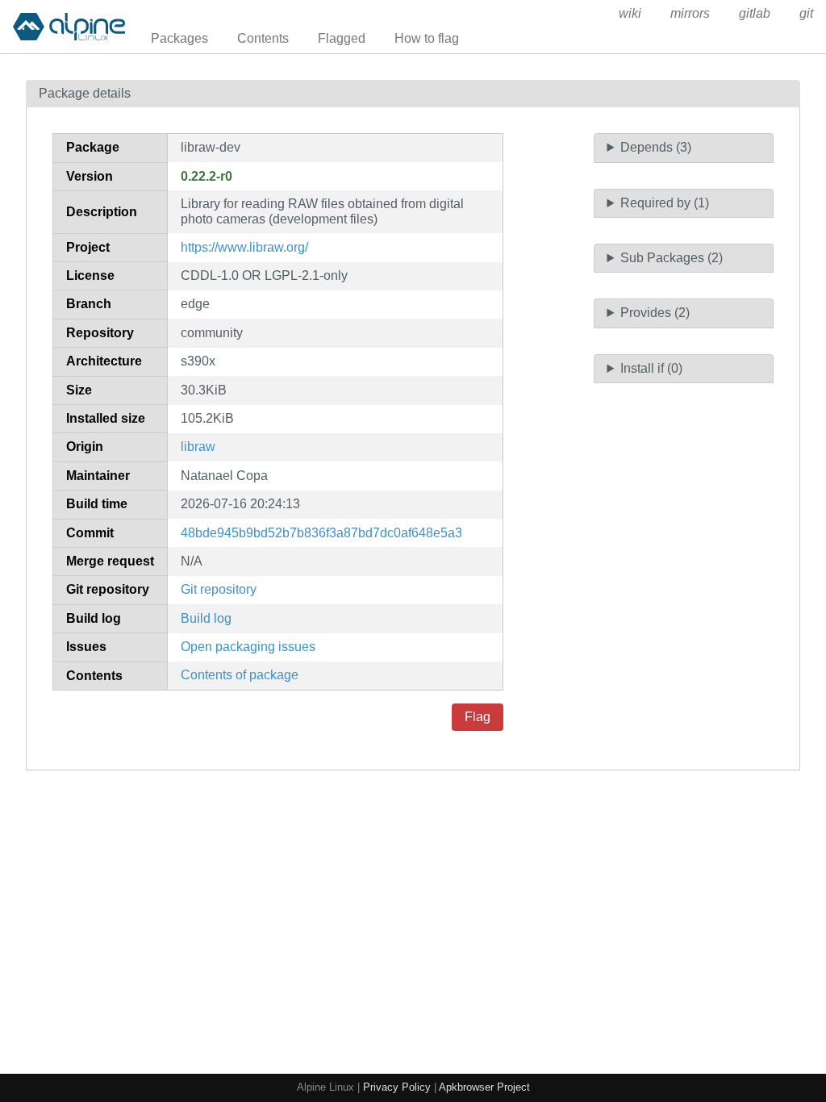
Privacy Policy (397, 1087)
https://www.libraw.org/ (244, 247)
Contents (263, 38)
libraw (198, 446)
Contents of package (239, 675)
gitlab (754, 13)
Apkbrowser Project (484, 1087)
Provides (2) (655, 312)
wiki (630, 13)
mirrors (690, 13)
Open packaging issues (248, 646)
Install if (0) (651, 368)
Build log (206, 618)
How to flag (426, 38)
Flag (477, 717)
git (806, 13)
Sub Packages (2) (671, 258)
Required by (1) (664, 203)
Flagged (341, 38)
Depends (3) (655, 147)
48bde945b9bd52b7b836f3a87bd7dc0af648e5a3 (321, 533)
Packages (179, 38)
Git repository (219, 589)
